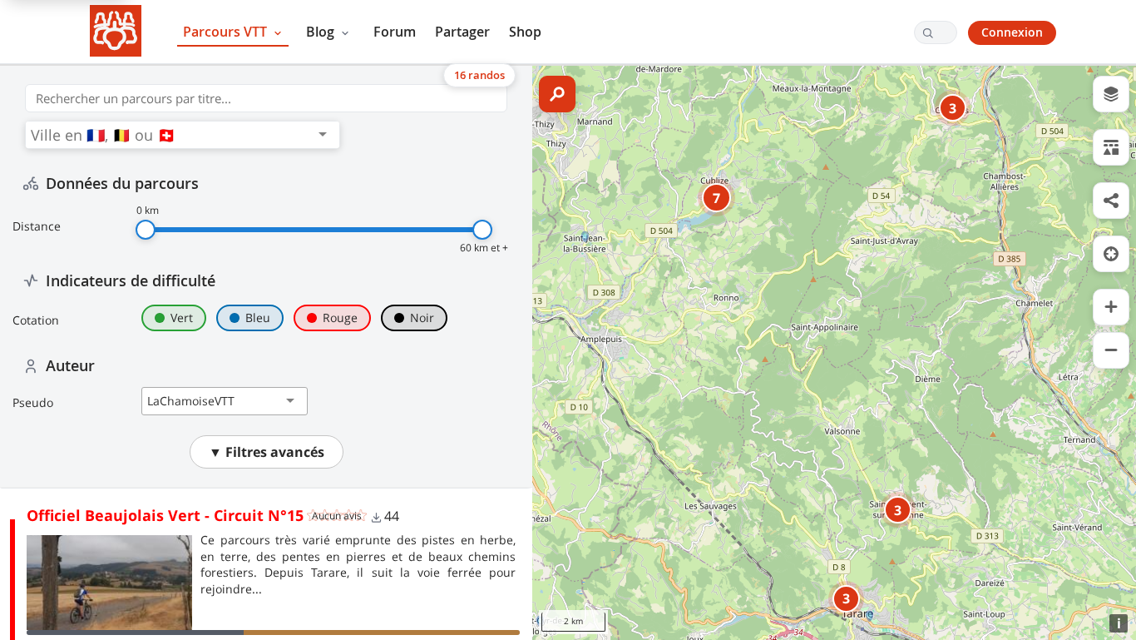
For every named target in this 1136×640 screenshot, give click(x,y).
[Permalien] (1111, 200)
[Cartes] (1111, 94)
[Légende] (1111, 147)
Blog (322, 31)
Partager (462, 31)
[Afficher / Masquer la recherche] (557, 94)
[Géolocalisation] (1111, 254)
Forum (394, 31)
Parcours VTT (226, 31)
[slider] (146, 230)
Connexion (1012, 32)
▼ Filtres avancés (266, 452)
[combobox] (172, 135)
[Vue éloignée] (1111, 350)
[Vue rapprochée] (1111, 307)
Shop (525, 31)
